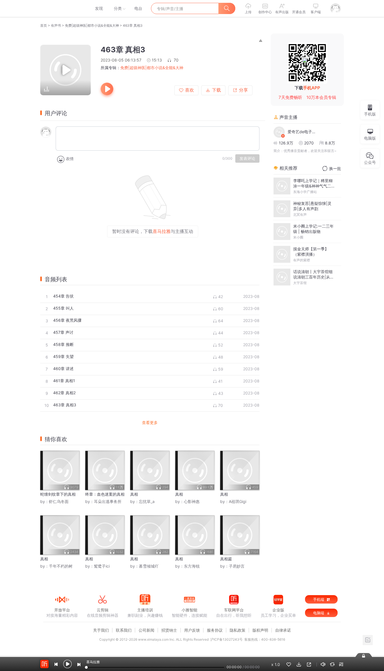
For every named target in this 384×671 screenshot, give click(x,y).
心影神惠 (192, 501)
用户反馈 (192, 630)
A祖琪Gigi (237, 501)
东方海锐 (192, 566)
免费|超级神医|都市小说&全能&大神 (92, 25)
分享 (243, 90)
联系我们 (124, 630)
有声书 (56, 25)
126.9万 (286, 142)
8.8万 (330, 142)
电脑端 (319, 613)
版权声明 (260, 630)
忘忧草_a (147, 501)
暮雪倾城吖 (149, 566)
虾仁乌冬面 (59, 501)
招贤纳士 (169, 630)
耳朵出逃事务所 (107, 501)
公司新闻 (146, 630)
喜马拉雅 (61, 8)
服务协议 (215, 630)
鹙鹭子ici (102, 566)
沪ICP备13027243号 (226, 639)
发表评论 (247, 158)
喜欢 (189, 90)
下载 (216, 90)
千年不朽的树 (61, 566)
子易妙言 (237, 566)
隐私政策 (237, 630)
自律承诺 (283, 630)
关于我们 (101, 630)
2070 (309, 142)
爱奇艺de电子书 (302, 131)
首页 (43, 25)
